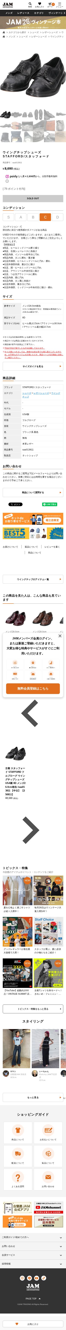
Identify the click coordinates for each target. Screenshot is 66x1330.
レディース (23, 13)
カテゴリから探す (17, 32)
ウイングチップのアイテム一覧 (33, 579)
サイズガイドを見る (33, 366)
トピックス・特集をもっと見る (33, 1009)
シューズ (34, 32)
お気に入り (39, 7)
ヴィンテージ (56, 13)
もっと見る (33, 1097)
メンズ (9, 13)
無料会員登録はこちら (33, 688)
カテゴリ (39, 13)
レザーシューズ (50, 32)
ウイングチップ (58, 36)
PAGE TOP (31, 1298)
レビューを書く (52, 547)
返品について (31, 547)
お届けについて (10, 547)
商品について (34, 552)
